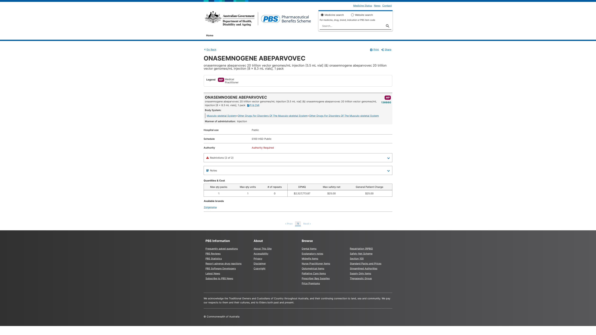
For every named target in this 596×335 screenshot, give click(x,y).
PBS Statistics (213, 258)
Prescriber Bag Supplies (316, 278)
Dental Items (309, 248)
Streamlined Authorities (363, 268)
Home (209, 35)
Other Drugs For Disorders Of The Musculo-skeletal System (272, 115)
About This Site (263, 248)
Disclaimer (260, 263)
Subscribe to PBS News (219, 278)
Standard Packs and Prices (365, 263)
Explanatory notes (312, 253)
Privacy (258, 258)
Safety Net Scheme (361, 253)
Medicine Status (362, 5)
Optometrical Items (313, 268)
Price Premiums (311, 283)
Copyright (259, 268)
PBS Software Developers (220, 268)
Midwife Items (310, 258)
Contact (387, 5)
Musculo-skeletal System (221, 115)
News (377, 5)
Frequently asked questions (221, 248)
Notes (213, 170)
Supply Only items (360, 273)
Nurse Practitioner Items (316, 263)
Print (376, 49)
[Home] (258, 19)
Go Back (211, 49)
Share (388, 49)
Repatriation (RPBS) (361, 248)
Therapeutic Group (361, 278)
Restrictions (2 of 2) (222, 157)
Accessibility (261, 253)
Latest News (212, 273)
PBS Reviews (213, 253)
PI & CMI (254, 105)
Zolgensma (210, 207)
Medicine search (334, 14)
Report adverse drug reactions (223, 263)
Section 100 (357, 258)
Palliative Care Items (314, 273)
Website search (364, 14)
